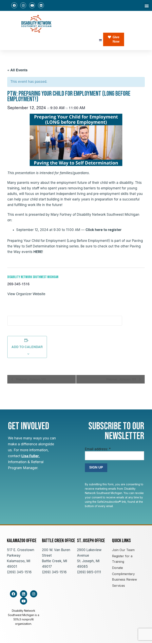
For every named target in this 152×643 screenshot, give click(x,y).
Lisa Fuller (30, 456)
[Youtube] (32, 5)
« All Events (17, 70)
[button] (146, 5)
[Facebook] (14, 5)
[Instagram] (23, 5)
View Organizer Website (26, 293)
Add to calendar (27, 346)
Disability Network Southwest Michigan (32, 277)
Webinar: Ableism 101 (30, 379)
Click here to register (104, 230)
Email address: (98, 449)
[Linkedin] (41, 5)
